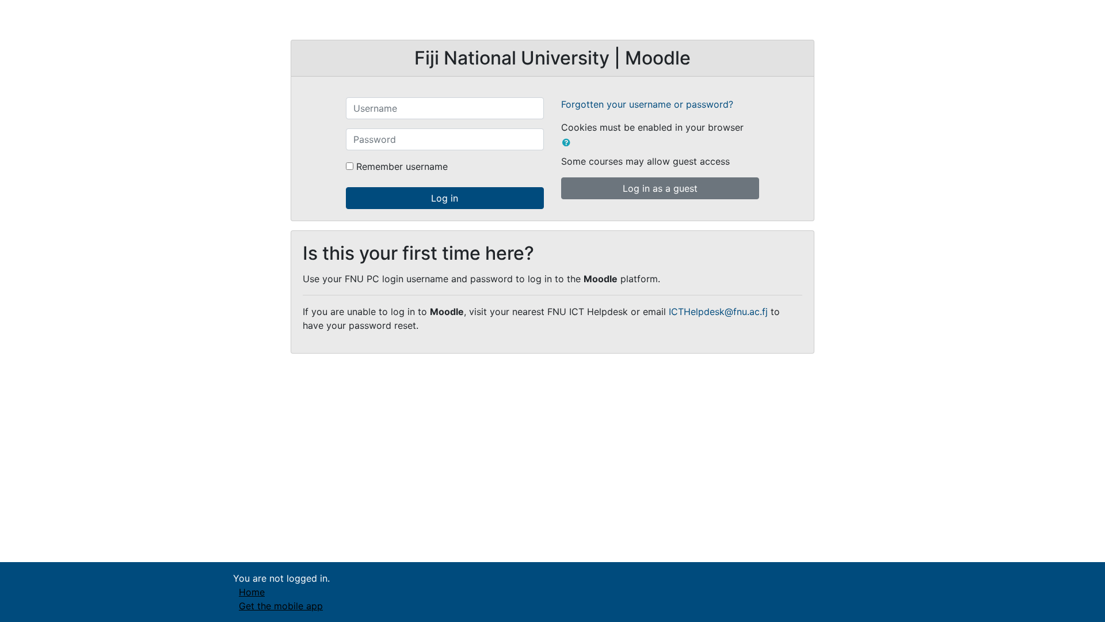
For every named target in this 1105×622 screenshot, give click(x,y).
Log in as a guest (660, 188)
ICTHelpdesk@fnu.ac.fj (718, 311)
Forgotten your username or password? (647, 104)
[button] (568, 142)
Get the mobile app (281, 606)
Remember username (402, 166)
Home (252, 592)
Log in (444, 198)
